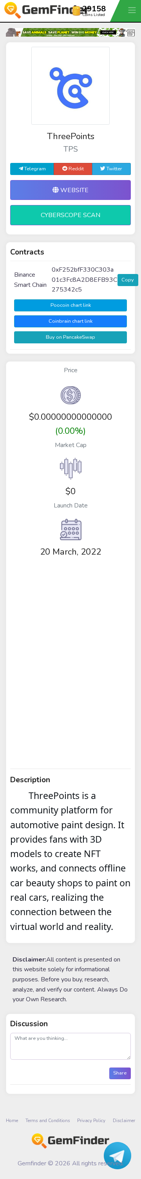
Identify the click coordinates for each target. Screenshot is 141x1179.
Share (120, 1072)
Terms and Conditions (47, 1120)
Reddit (75, 168)
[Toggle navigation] (133, 10)
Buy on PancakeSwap (70, 337)
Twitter (113, 168)
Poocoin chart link (71, 305)
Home (12, 1120)
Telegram (34, 168)
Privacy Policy (91, 1120)
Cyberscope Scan (70, 215)
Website (74, 190)
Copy (127, 279)
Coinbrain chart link (70, 321)
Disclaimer (124, 1120)
